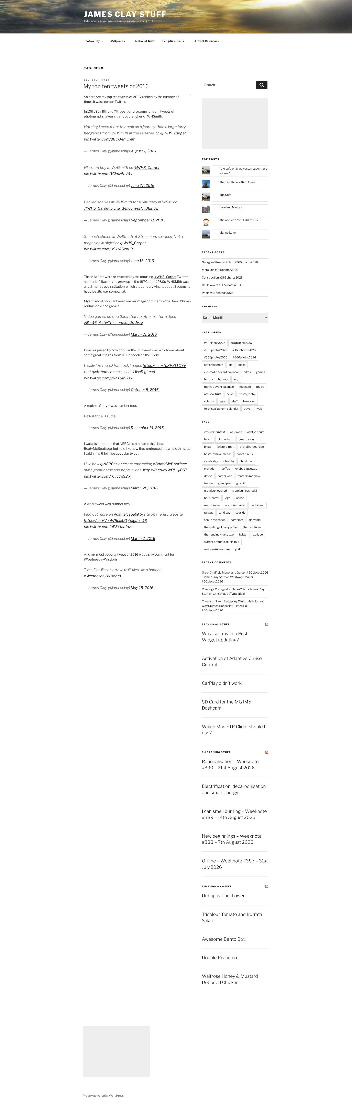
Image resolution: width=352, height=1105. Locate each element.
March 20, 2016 (144, 488)
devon (208, 476)
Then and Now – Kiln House (237, 182)
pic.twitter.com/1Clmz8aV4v (108, 174)
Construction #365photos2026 (222, 277)
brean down (246, 439)
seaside (240, 512)
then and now (252, 527)
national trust (212, 394)
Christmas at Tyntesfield (229, 593)
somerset (237, 519)
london (239, 498)
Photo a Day (92, 41)
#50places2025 (214, 342)
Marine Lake (227, 232)
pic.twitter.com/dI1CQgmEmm (109, 139)
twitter (243, 534)
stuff (235, 401)
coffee (225, 468)
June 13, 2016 (142, 261)
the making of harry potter (221, 527)
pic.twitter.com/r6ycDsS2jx (107, 476)
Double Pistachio (219, 957)
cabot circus (245, 454)
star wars (255, 519)
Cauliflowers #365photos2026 (222, 285)
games (260, 372)
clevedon (210, 468)
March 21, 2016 (144, 334)
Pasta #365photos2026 (217, 292)
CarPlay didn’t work (222, 683)
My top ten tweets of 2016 (116, 86)
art (230, 364)
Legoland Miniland (231, 207)
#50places (117, 41)
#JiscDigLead (143, 372)
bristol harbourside (252, 446)
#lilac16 (90, 322)
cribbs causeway (246, 468)
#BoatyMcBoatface (170, 464)
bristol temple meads (217, 454)
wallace (258, 534)
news (230, 394)
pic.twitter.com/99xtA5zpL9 (108, 249)
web (259, 408)
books (241, 364)
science (209, 401)
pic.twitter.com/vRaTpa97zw (108, 378)
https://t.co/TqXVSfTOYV (164, 365)
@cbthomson (103, 372)
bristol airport (225, 446)
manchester (212, 505)
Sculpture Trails (173, 41)
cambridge (211, 461)
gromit (240, 483)
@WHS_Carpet (173, 133)
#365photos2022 (215, 350)
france (208, 483)
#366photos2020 (216, 357)
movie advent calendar (219, 386)
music (260, 386)
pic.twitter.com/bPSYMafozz (108, 527)
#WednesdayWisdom (102, 576)
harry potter (211, 498)
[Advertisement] (235, 123)
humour (223, 379)
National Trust (145, 41)
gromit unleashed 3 (244, 490)
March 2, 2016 (143, 538)
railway (208, 512)
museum (245, 386)
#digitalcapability (128, 514)
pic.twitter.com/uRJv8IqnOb (134, 208)
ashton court (255, 432)
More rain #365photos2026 (220, 269)
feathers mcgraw (249, 476)
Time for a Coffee (217, 886)
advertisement (213, 364)
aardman (236, 432)
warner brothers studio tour (221, 541)
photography (247, 394)
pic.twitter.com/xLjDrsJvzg (120, 322)
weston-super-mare (217, 549)
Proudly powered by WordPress (103, 1095)
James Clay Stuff (125, 14)
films (247, 372)
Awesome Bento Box (223, 939)
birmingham (225, 439)
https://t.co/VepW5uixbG (105, 520)
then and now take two (219, 534)
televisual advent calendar (221, 408)
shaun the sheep (215, 519)
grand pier (224, 483)
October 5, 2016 (145, 390)
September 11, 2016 (147, 220)
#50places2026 (241, 342)
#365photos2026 (244, 350)
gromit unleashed (215, 490)
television (249, 401)
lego (236, 379)
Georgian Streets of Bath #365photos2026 (230, 262)
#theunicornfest (214, 432)
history (208, 379)
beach (208, 439)
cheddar (228, 461)
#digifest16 (137, 520)
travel (247, 408)
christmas (246, 461)
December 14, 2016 (147, 428)
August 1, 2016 (143, 151)
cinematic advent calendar (221, 372)
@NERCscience (113, 464)
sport (223, 401)
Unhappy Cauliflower (223, 895)
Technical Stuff (216, 624)
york (238, 549)
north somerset (235, 505)
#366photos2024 (244, 357)
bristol (208, 446)
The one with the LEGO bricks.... (239, 220)
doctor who (225, 476)
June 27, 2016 (142, 185)
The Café (225, 194)
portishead (257, 505)
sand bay (224, 512)
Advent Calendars (206, 41)
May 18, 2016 (142, 588)
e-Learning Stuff (216, 752)
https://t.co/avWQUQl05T (165, 470)
